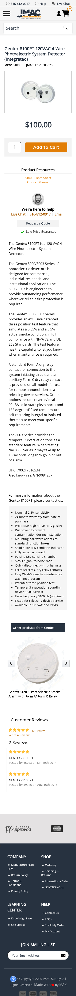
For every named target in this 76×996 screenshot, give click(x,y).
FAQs (48, 919)
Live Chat (18, 214)
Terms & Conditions (14, 883)
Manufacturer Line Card (20, 867)
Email (59, 214)
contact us (53, 500)
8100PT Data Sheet (38, 178)
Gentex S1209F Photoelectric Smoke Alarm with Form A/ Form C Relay (34, 694)
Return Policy (19, 875)
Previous (12, 664)
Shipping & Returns (49, 873)
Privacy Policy (19, 891)
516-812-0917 (40, 214)
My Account (52, 931)
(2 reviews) (39, 731)
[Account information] (59, 13)
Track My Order (54, 925)
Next (66, 664)
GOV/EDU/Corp (54, 887)
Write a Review (19, 735)
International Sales (56, 881)
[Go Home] (29, 14)
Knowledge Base (21, 918)
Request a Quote (38, 223)
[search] (64, 28)
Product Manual (38, 182)
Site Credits (18, 925)
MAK (62, 984)
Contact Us (51, 913)
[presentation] (0, 845)
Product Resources (38, 169)
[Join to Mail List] (63, 955)
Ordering (50, 865)
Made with (43, 984)
